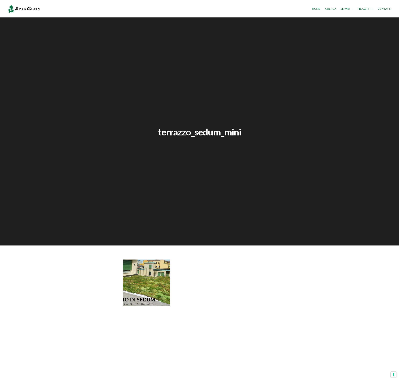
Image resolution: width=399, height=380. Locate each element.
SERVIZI (345, 8)
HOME (316, 8)
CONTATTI (384, 8)
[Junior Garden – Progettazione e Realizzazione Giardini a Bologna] (24, 8)
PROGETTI (364, 8)
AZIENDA (330, 8)
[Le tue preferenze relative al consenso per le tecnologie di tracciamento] (394, 375)
